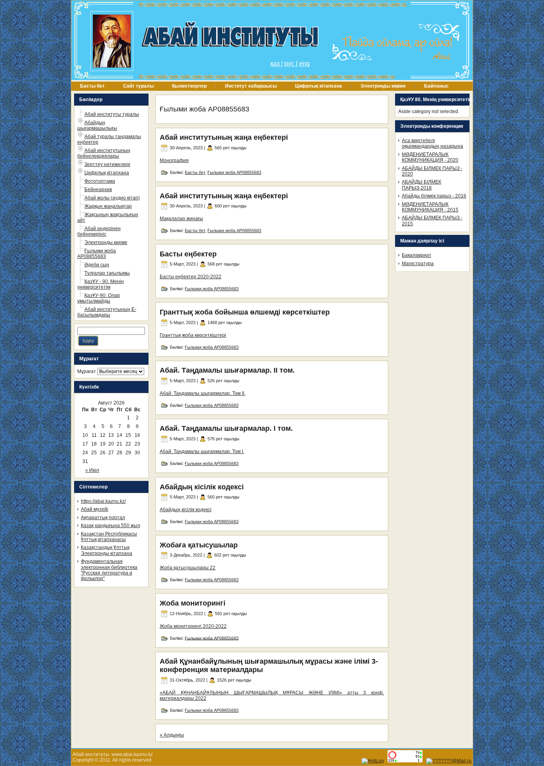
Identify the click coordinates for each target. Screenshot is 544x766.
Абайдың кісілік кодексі (202, 487)
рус (290, 63)
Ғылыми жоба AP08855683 (96, 253)
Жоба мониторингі (192, 603)
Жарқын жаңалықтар (108, 206)
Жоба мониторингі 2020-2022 (193, 626)
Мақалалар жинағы (181, 218)
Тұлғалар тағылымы (107, 273)
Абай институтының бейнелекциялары (103, 153)
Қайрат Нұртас (169, 760)
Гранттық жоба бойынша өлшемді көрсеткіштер (245, 312)
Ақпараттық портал (103, 517)
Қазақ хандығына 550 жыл (110, 525)
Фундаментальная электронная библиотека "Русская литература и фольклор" (109, 570)
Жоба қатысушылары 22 (187, 568)
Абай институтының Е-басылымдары (106, 312)
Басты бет (195, 172)
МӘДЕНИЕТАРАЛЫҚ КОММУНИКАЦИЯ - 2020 (430, 157)
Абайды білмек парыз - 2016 (434, 196)
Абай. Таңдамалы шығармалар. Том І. (202, 451)
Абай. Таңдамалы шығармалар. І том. (226, 428)
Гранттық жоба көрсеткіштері (193, 335)
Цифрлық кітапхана (106, 173)
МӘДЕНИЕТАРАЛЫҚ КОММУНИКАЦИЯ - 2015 (430, 207)
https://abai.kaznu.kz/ (103, 501)
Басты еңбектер (188, 254)
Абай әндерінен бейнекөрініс (99, 231)
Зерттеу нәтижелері (107, 164)
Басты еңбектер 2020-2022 (190, 276)
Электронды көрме (105, 242)
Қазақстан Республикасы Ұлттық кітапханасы (109, 536)
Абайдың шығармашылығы (97, 125)
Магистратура (418, 263)
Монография (174, 160)
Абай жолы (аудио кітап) (112, 198)
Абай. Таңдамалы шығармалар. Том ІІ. (202, 393)
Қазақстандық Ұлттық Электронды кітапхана (106, 550)
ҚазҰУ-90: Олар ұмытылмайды (98, 298)
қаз (275, 63)
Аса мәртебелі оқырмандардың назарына (432, 143)
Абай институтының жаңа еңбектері (224, 137)
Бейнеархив (98, 189)
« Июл (92, 470)
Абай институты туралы (111, 114)
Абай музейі (94, 509)
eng (304, 63)
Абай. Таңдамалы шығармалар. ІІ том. (227, 370)
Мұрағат (86, 371)
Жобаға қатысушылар (199, 545)
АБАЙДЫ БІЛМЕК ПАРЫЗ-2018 (421, 184)
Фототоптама (99, 181)
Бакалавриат (416, 255)
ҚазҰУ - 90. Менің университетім (100, 284)
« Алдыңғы (172, 735)
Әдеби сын (96, 265)
